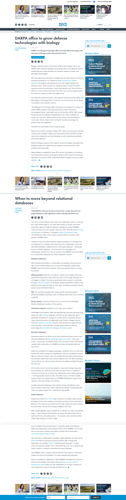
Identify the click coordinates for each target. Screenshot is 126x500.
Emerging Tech (60, 29)
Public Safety (85, 29)
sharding (45, 315)
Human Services (57, 31)
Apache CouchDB (64, 339)
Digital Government (47, 29)
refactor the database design (68, 232)
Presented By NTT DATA (92, 380)
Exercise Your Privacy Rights (105, 1)
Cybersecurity (35, 29)
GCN (17, 50)
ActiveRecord (47, 328)
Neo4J (33, 441)
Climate (32, 31)
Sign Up (96, 497)
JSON (60, 341)
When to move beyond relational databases (55, 171)
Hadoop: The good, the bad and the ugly (55, 478)
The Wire (49, 399)
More (108, 29)
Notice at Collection (73, 1)
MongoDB (51, 339)
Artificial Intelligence (21, 29)
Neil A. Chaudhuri (19, 209)
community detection (38, 434)
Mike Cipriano (22, 48)
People (93, 29)
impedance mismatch (45, 323)
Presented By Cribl (91, 401)
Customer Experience (73, 29)
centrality (52, 434)
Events (102, 29)
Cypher (51, 443)
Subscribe (32, 24)
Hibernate (63, 328)
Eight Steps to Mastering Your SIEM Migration (96, 378)
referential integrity (43, 283)
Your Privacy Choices (85, 1)
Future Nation (24, 31)
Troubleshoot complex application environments (95, 399)
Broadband (39, 31)
